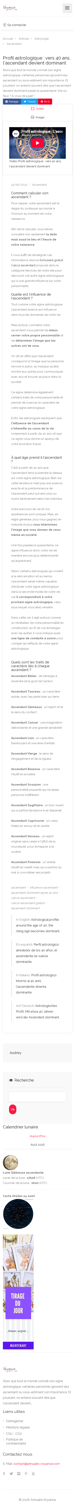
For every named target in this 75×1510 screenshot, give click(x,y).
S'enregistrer (14, 1421)
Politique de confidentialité (16, 1441)
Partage (13, 101)
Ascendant (14, 44)
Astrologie (42, 38)
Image (39, 117)
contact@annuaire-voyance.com (36, 1464)
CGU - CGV (14, 1434)
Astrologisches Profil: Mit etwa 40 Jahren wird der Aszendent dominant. (38, 1011)
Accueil (8, 38)
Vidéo (39, 108)
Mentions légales (18, 1427)
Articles (24, 38)
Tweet (31, 101)
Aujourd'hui (37, 1136)
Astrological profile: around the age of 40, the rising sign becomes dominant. (38, 925)
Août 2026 (38, 1144)
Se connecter (16, 25)
